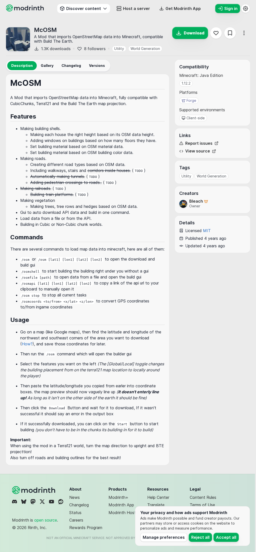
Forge (191, 100)
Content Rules (203, 497)
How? (27, 343)
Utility (119, 48)
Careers (76, 520)
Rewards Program (85, 527)
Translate (155, 505)
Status (75, 512)
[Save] (230, 33)
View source (197, 151)
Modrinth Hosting (124, 512)
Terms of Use (202, 505)
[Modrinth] (34, 490)
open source (45, 520)
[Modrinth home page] (25, 9)
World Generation (145, 48)
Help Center (158, 497)
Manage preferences (164, 537)
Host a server (136, 8)
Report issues (198, 143)
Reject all (200, 537)
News (74, 497)
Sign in (231, 8)
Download (194, 32)
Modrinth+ (118, 497)
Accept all (226, 537)
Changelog (79, 505)
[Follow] (216, 33)
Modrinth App (121, 505)
